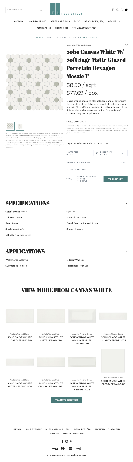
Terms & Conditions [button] (84, 28)
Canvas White (88, 37)
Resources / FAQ (83, 429)
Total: (69, 179)
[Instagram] (66, 441)
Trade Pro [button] (61, 28)
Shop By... (18, 429)
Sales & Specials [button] (60, 21)
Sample (83, 181)
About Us (100, 429)
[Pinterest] (70, 441)
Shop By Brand (34, 429)
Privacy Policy (80, 455)
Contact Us (114, 429)
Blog (68, 429)
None (82, 179)
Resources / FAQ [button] (94, 21)
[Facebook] (62, 441)
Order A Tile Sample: (86, 177)
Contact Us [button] (44, 28)
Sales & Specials (54, 429)
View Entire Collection (66, 400)
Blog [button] (77, 21)
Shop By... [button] (19, 21)
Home (39, 37)
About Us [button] (114, 21)
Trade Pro (54, 433)
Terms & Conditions (74, 433)
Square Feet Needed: (72, 153)
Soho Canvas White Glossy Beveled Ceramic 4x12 (82, 386)
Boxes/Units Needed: (106, 153)
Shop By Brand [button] (37, 21)
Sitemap (70, 455)
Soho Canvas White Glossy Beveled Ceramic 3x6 (82, 340)
